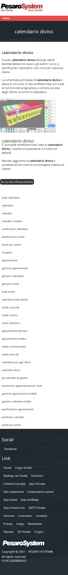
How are (8, 516)
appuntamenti (9, 260)
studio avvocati (10, 354)
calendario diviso (11, 370)
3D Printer (24, 532)
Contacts (41, 516)
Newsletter (35, 524)
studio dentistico (11, 323)
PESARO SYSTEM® (40, 552)
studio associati (10, 307)
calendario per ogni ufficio (16, 362)
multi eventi (8, 291)
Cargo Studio (23, 468)
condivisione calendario (15, 229)
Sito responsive (13, 492)
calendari (7, 213)
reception (7, 252)
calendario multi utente (15, 299)
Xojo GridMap (30, 500)
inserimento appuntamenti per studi (22, 385)
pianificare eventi (11, 425)
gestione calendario (13, 276)
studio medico (10, 315)
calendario (7, 205)
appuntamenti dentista (14, 331)
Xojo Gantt (10, 500)
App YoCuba (37, 484)
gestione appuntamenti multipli (19, 393)
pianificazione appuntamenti (17, 409)
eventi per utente (11, 244)
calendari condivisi (12, 221)
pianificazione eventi (13, 236)
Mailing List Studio (15, 476)
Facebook (10, 449)
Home (7, 468)
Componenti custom (40, 492)
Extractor (37, 476)
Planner (8, 532)
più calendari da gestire (15, 378)
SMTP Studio (37, 508)
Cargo (20, 524)
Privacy (8, 524)
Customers (25, 516)
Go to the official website (17, 182)
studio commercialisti (14, 346)
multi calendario (11, 197)
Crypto (38, 532)
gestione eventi (10, 283)
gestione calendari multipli (16, 401)
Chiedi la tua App (14, 484)
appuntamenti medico (14, 338)
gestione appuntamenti (15, 268)
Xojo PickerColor (14, 508)
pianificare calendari (13, 417)
